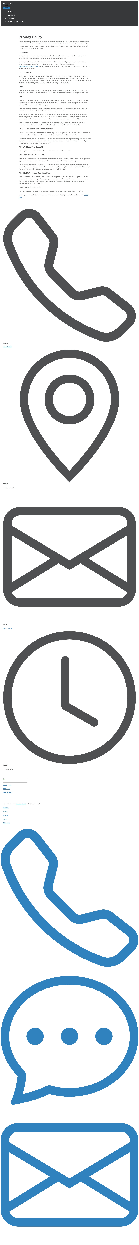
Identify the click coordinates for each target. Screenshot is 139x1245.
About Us (11, 15)
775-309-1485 (7, 347)
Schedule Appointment (16, 21)
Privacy (5, 815)
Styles (5, 811)
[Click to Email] (69, 1243)
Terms (5, 819)
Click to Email (7, 628)
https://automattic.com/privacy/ (28, 66)
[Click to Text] (69, 1105)
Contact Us (7, 792)
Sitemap (6, 808)
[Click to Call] (69, 966)
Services (11, 18)
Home (10, 12)
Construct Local (21, 804)
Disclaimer (6, 823)
